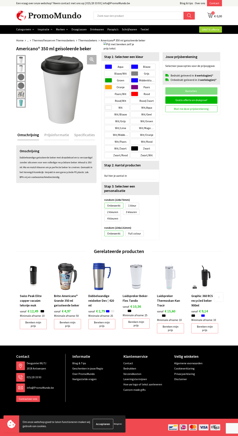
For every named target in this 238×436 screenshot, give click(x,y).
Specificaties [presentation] (84, 134)
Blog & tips (186, 3)
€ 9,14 (199, 311)
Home (20, 40)
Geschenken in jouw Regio (87, 368)
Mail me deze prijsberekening (191, 109)
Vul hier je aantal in (115, 175)
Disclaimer (180, 379)
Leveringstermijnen (135, 379)
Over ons (200, 3)
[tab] (28, 135)
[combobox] (139, 16)
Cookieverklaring (184, 368)
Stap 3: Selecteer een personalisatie (119, 188)
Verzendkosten (132, 374)
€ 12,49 (29, 311)
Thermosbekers (87, 40)
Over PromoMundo (83, 374)
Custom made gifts (134, 389)
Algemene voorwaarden (188, 363)
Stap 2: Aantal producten (122, 165)
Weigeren (118, 424)
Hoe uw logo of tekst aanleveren (142, 384)
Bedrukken (129, 368)
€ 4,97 (62, 311)
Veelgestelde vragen (84, 379)
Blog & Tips (79, 363)
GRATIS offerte (210, 29)
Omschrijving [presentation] (28, 134)
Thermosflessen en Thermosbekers (53, 40)
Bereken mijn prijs (33, 324)
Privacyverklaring (184, 374)
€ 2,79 (96, 311)
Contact (214, 3)
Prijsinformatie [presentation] (56, 134)
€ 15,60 (166, 311)
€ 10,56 (132, 306)
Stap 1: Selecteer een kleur (123, 56)
